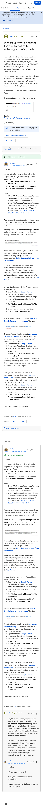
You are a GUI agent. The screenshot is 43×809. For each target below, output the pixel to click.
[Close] (41, 13)
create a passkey (7, 20)
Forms (6, 118)
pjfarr (14, 416)
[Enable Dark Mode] (5, 804)
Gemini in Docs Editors (29, 8)
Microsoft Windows (15, 118)
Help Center (5, 8)
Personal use (27, 118)
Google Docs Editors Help (17, 3)
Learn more (7, 149)
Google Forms (26, 292)
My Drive (10, 570)
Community (15, 8)
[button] (3, 2)
